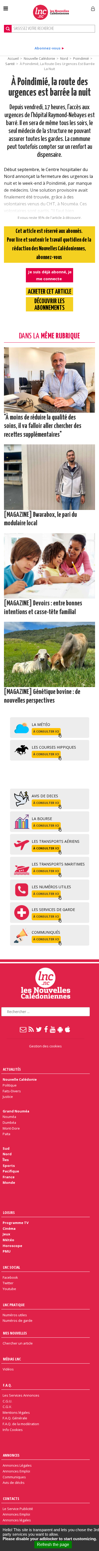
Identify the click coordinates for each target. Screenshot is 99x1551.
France (9, 1177)
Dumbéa (9, 1122)
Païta (6, 1133)
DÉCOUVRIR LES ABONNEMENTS (49, 304)
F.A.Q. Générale (15, 1418)
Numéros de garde (17, 1320)
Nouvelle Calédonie (39, 58)
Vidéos (8, 1369)
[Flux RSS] (31, 1029)
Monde (9, 1182)
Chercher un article (18, 1343)
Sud (6, 1148)
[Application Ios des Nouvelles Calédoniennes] (68, 1029)
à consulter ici (46, 731)
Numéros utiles (15, 1315)
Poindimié (81, 58)
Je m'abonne (73, 6)
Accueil (13, 58)
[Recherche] (8, 28)
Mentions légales (16, 1412)
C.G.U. (7, 1401)
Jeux (6, 1234)
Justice (8, 1096)
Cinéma (9, 1228)
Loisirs (9, 1212)
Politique (10, 1085)
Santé (10, 63)
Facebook (10, 1277)
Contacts (11, 1498)
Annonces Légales (17, 1465)
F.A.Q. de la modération (21, 1423)
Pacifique (11, 1171)
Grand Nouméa (16, 1111)
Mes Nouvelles (15, 1333)
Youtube (9, 1288)
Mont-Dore (11, 1128)
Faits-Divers (12, 1091)
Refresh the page (53, 1544)
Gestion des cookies (45, 1046)
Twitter (8, 1283)
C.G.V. (7, 1406)
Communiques (14, 1477)
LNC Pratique (14, 1304)
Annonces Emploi (16, 1471)
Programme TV (16, 1222)
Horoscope (12, 1245)
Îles (6, 1159)
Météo (8, 1239)
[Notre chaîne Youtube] (53, 1029)
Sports (9, 1165)
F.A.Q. (7, 1385)
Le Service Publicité (18, 1508)
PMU (7, 1251)
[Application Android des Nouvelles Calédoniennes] (60, 1029)
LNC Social (11, 1267)
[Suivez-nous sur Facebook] (46, 1029)
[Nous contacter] (23, 1029)
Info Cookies (13, 1429)
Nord (64, 58)
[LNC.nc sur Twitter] (39, 1029)
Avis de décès (14, 1482)
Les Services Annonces (21, 1395)
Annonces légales (17, 1520)
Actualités (12, 1069)
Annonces (11, 1455)
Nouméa (9, 1116)
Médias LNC (12, 1358)
